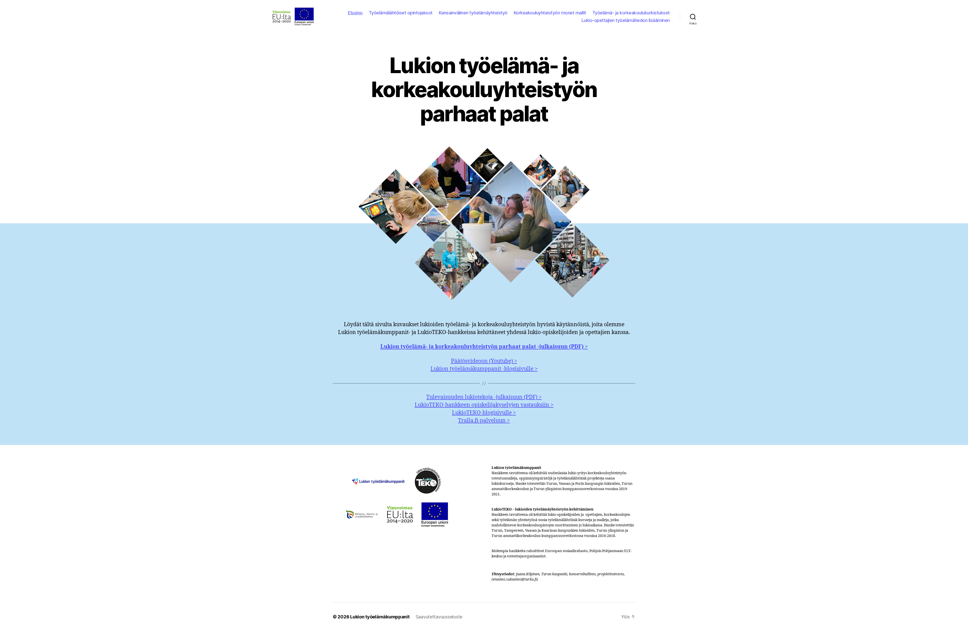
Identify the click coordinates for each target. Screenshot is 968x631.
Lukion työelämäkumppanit (380, 616)
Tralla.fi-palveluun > (484, 420)
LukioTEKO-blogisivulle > (484, 412)
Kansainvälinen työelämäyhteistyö (473, 12)
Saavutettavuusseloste (439, 616)
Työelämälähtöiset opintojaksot (401, 12)
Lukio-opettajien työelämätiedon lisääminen (626, 20)
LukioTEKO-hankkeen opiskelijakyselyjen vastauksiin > (484, 405)
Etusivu (355, 12)
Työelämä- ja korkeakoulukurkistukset (631, 12)
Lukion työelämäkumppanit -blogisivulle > (484, 369)
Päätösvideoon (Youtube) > (484, 361)
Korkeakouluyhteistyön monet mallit (550, 12)
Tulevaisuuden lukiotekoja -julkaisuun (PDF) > (484, 397)
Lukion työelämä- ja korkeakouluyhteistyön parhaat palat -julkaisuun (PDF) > (484, 346)
